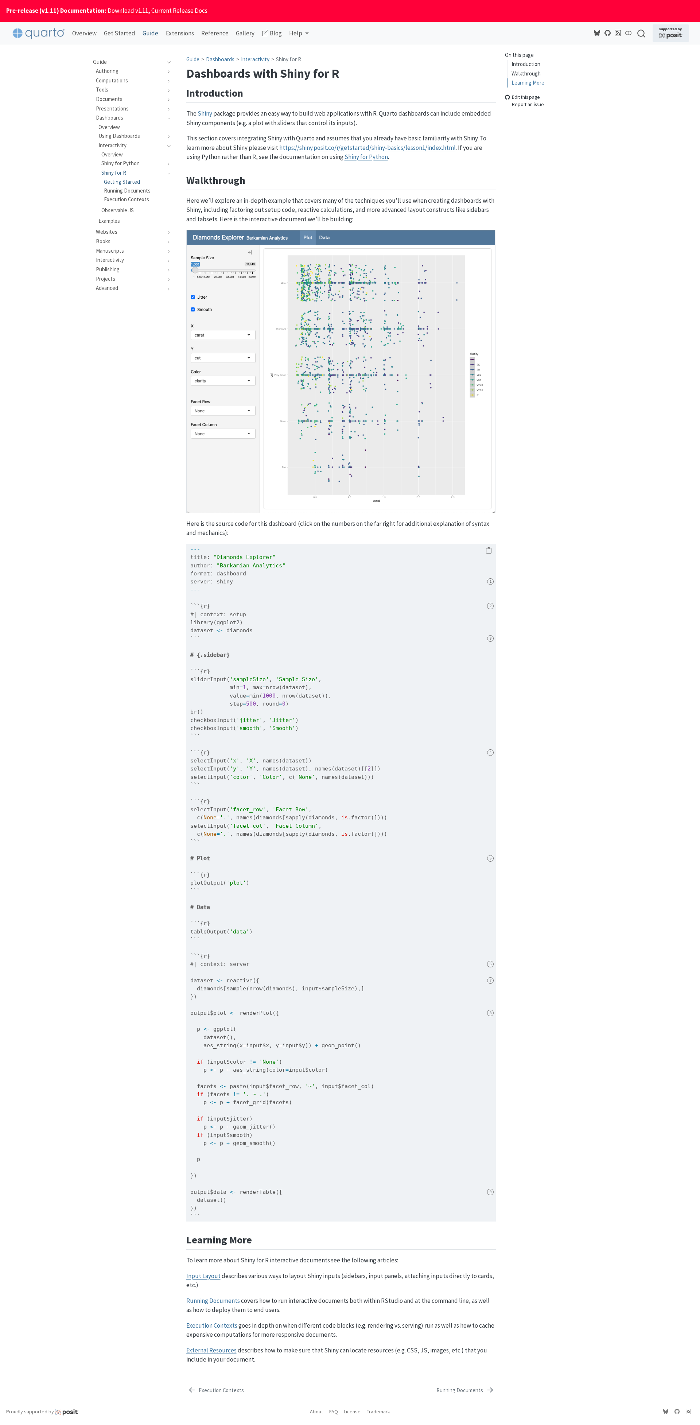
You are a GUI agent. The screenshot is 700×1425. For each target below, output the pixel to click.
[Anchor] (250, 92)
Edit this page (526, 97)
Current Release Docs (179, 11)
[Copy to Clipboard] (488, 551)
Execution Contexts (211, 1325)
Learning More (528, 82)
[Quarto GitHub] (607, 33)
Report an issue (528, 104)
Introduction (526, 64)
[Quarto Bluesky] (597, 33)
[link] (298, 34)
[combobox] (641, 33)
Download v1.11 (128, 11)
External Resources (211, 1350)
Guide (192, 59)
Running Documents (213, 1301)
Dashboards (220, 59)
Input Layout (203, 1276)
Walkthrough (526, 73)
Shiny (205, 113)
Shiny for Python (366, 157)
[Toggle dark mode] (628, 33)
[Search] (641, 33)
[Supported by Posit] (671, 33)
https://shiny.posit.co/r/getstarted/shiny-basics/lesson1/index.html (367, 148)
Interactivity (255, 59)
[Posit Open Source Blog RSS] (618, 33)
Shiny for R (288, 59)
